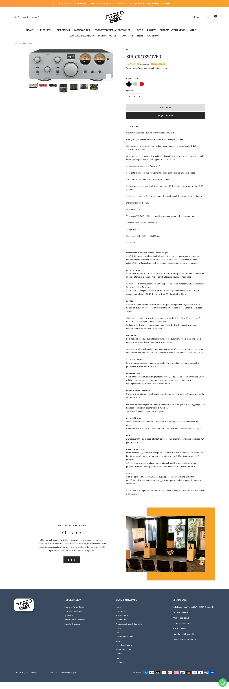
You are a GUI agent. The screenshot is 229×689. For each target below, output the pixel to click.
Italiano (197, 17)
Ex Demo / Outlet (108, 35)
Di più (71, 560)
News (140, 35)
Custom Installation (173, 30)
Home (29, 30)
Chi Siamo (153, 35)
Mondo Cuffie (82, 30)
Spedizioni (68, 615)
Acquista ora (165, 116)
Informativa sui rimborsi (74, 619)
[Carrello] (214, 17)
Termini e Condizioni (73, 611)
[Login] (208, 17)
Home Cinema (62, 30)
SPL (128, 50)
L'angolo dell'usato (82, 35)
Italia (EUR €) (20, 672)
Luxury (151, 30)
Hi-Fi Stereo (44, 30)
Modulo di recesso (72, 624)
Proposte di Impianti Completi (113, 30)
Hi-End (139, 30)
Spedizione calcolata (146, 68)
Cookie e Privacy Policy (74, 607)
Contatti (127, 35)
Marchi (194, 30)
